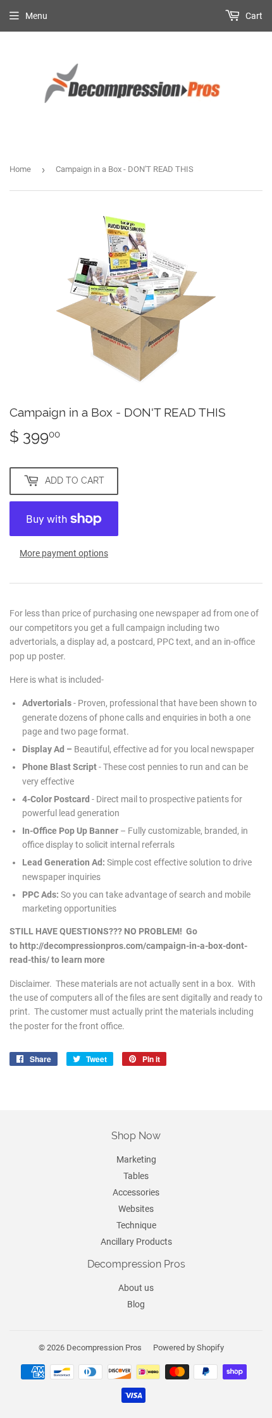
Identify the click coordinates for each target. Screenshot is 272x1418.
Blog (136, 1304)
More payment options (64, 553)
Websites (136, 1209)
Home (20, 169)
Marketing (136, 1159)
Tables (136, 1176)
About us (136, 1288)
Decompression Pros (104, 1347)
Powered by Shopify (188, 1347)
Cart (253, 16)
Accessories (136, 1192)
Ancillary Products (136, 1242)
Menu (36, 16)
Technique (136, 1225)
